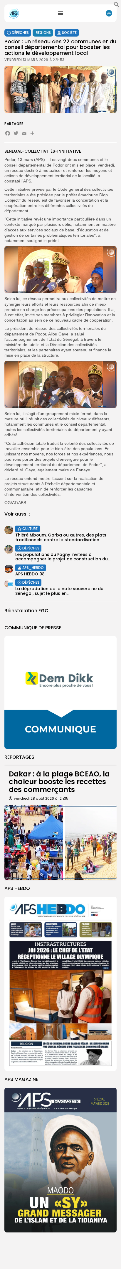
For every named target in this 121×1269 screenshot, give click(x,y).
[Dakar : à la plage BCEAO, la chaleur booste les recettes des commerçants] (60, 842)
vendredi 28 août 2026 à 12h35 (41, 798)
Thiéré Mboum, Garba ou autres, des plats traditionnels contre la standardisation (60, 537)
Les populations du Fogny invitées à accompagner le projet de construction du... (62, 557)
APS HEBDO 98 (30, 574)
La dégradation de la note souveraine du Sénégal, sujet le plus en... (59, 591)
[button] (117, 6)
